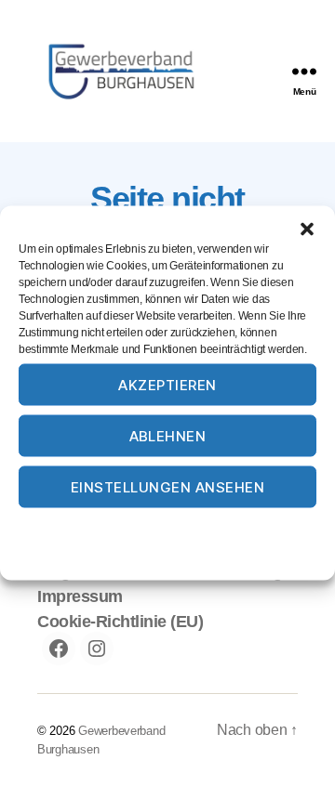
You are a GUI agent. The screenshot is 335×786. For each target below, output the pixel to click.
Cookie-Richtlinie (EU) (120, 621)
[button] (307, 229)
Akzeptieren (167, 384)
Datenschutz (186, 527)
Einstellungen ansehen (168, 486)
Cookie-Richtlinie (96, 527)
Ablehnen (168, 435)
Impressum (262, 527)
